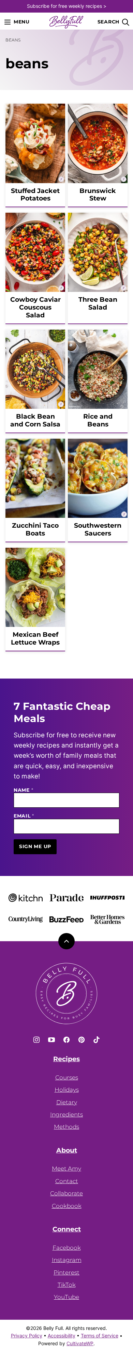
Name (23, 790)
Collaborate (66, 1193)
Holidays (67, 1089)
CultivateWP (79, 1343)
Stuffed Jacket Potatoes (35, 195)
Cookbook (67, 1205)
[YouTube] (51, 1039)
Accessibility (61, 1335)
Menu (22, 22)
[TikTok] (96, 1039)
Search (108, 22)
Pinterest (66, 1272)
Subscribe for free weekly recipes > (66, 6)
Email (24, 816)
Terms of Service (99, 1335)
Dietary (66, 1102)
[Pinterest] (81, 1039)
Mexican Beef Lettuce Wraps (35, 638)
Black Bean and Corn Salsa (35, 420)
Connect (67, 1229)
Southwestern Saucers (97, 529)
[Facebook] (66, 1039)
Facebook (67, 1247)
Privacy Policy (26, 1335)
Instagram (67, 1260)
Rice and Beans (98, 420)
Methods (66, 1126)
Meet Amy (66, 1168)
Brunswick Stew (97, 195)
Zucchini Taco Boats (35, 529)
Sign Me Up (35, 846)
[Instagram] (36, 1039)
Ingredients (66, 1114)
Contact (66, 1181)
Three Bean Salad (97, 303)
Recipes (66, 1059)
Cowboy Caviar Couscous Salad (35, 307)
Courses (66, 1077)
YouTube (66, 1297)
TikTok (67, 1284)
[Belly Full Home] (66, 22)
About (66, 1150)
